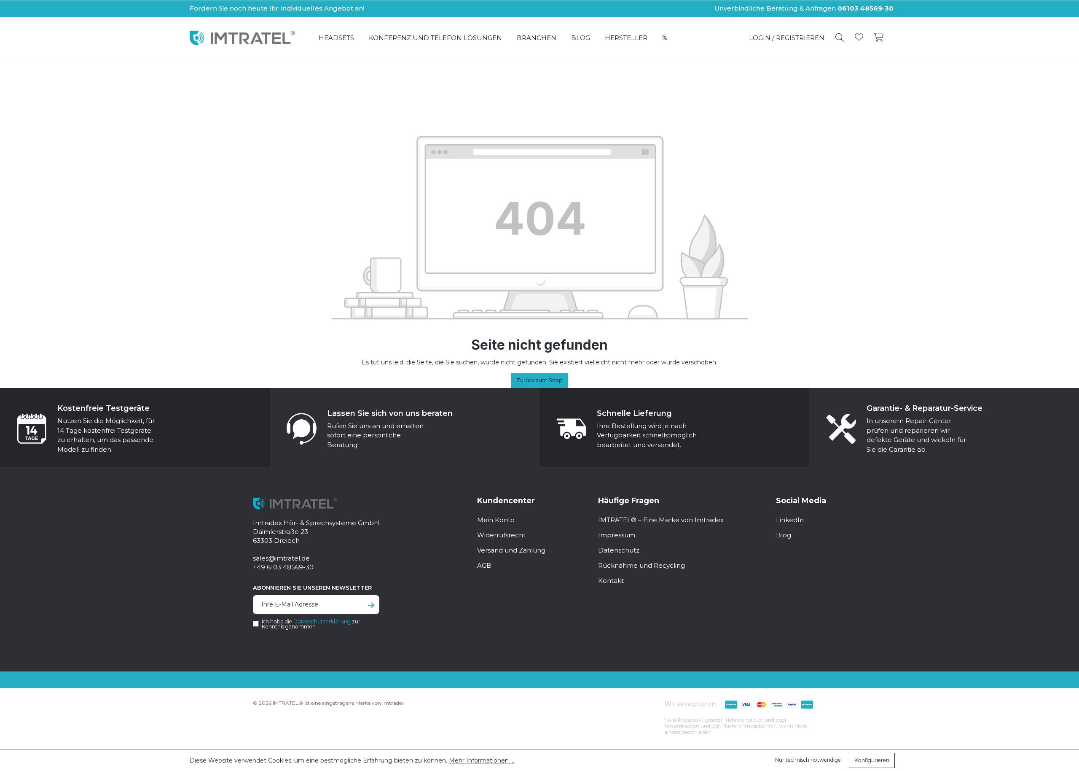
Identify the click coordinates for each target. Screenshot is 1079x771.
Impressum (616, 535)
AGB (484, 565)
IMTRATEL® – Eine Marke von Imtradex (661, 520)
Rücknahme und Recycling (641, 565)
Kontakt (611, 581)
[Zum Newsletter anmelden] (371, 605)
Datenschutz (618, 550)
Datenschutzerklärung (322, 621)
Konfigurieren (871, 760)
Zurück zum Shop (539, 380)
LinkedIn (790, 520)
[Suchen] (839, 38)
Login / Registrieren (786, 38)
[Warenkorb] (879, 38)
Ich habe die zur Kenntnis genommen (311, 624)
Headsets (336, 38)
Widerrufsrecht (501, 535)
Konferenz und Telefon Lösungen (435, 38)
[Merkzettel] (859, 38)
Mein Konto (496, 520)
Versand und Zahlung (511, 550)
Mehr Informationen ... (481, 760)
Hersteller (626, 38)
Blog (580, 38)
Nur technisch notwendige (808, 760)
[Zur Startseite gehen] (242, 38)
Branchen (536, 38)
